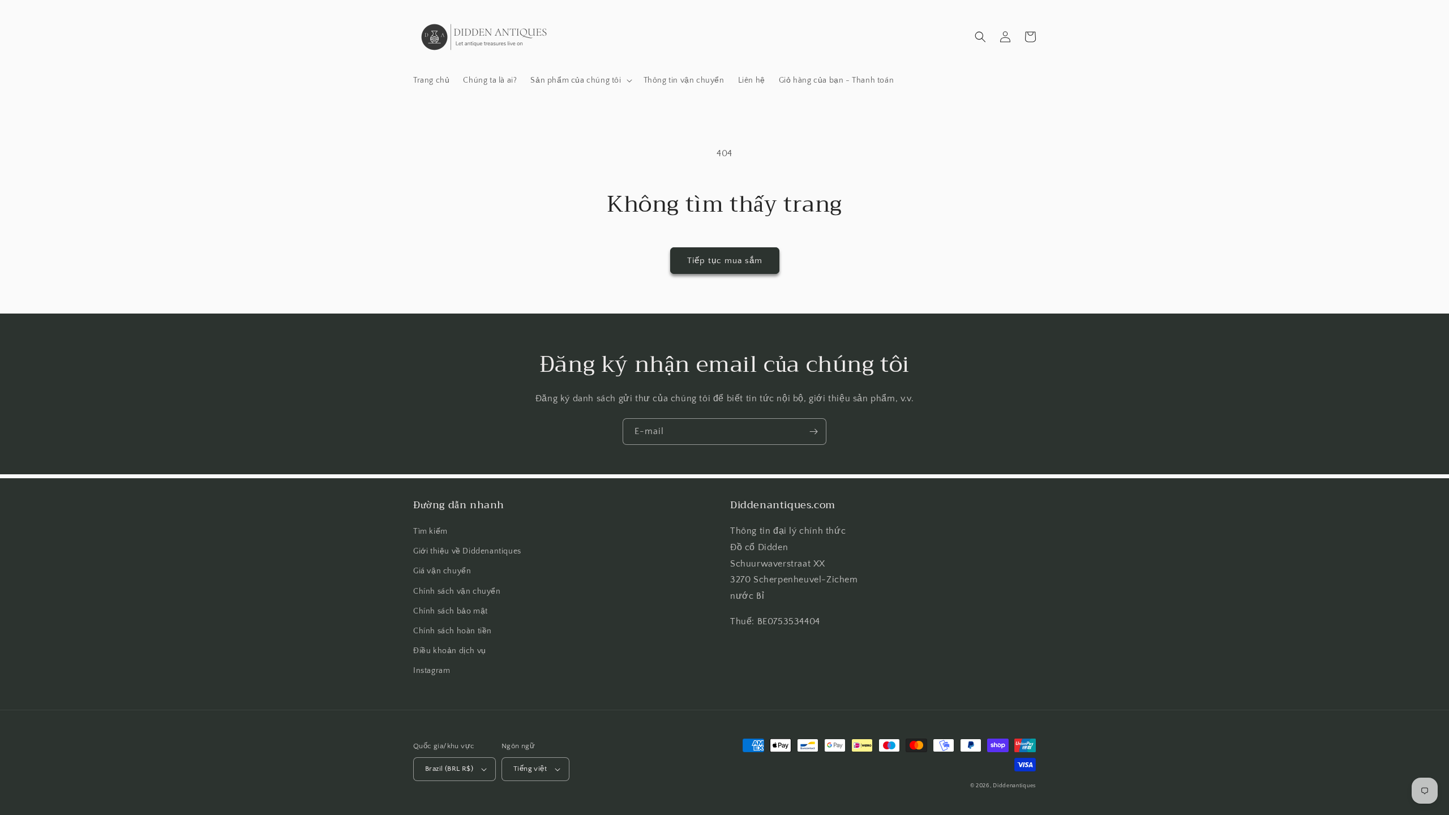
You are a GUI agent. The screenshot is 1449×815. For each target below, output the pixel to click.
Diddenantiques (1014, 786)
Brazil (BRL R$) (449, 769)
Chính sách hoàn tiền (452, 631)
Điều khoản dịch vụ (449, 650)
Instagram (431, 670)
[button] (580, 80)
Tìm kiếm (430, 531)
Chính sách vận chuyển (457, 591)
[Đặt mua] (813, 431)
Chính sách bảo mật (450, 611)
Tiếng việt (530, 769)
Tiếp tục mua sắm (724, 260)
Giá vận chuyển (442, 571)
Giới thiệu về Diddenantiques (467, 551)
